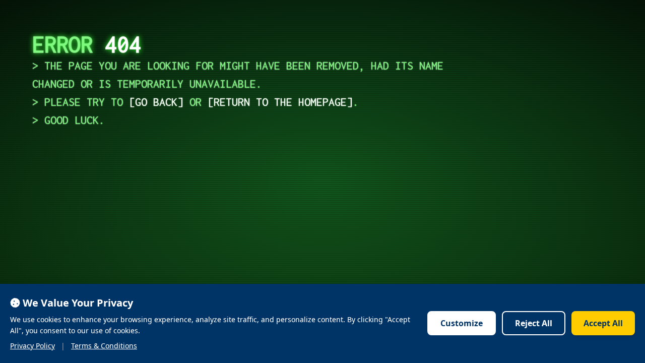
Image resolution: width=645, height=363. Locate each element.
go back (156, 101)
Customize (461, 323)
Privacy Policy (32, 345)
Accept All (603, 323)
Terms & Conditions (104, 345)
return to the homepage (280, 101)
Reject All (533, 323)
